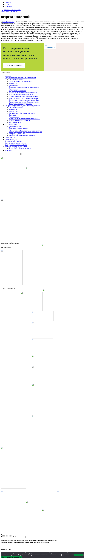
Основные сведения (16, 79)
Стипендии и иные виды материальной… (24, 100)
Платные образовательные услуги (21, 94)
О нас (7, 4)
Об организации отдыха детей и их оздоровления (22, 106)
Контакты (8, 6)
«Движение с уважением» (11, 10)
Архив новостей (6, 537)
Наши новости (10, 137)
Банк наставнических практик (15, 143)
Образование (13, 85)
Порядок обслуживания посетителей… (23, 135)
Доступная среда (15, 122)
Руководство (13, 89)
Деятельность (14, 117)
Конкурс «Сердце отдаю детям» (16, 147)
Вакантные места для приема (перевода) (23, 98)
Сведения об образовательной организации (20, 78)
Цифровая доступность (17, 133)
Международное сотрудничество (20, 104)
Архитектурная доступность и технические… (25, 130)
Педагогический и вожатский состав (22, 113)
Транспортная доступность (18, 128)
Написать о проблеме (14, 65)
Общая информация (16, 126)
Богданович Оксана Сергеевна (20, 148)
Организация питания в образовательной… (24, 102)
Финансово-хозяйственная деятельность (23, 96)
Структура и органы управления (20, 81)
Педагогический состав (17, 91)
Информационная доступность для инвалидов (25, 132)
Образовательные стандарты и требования (24, 87)
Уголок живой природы (13, 141)
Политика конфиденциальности (11, 557)
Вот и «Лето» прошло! (9, 12)
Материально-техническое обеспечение (23, 92)
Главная (8, 2)
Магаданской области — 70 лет (16, 145)
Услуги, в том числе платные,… (20, 120)
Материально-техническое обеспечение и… (24, 119)
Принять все (79, 555)
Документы (13, 83)
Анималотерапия (11, 139)
